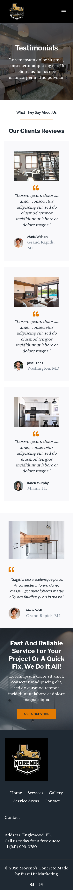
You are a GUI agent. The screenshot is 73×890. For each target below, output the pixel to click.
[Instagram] (40, 884)
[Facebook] (32, 884)
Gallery (56, 793)
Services (35, 793)
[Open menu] (63, 12)
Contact (52, 801)
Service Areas (26, 801)
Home (16, 793)
